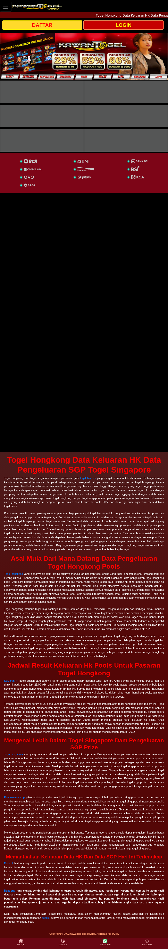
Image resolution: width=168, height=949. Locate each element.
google (46, 917)
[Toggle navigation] (5, 7)
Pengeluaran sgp (14, 797)
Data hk (9, 863)
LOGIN (124, 25)
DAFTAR (42, 25)
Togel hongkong (13, 573)
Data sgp (9, 890)
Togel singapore (13, 754)
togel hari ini (88, 478)
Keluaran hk (11, 680)
